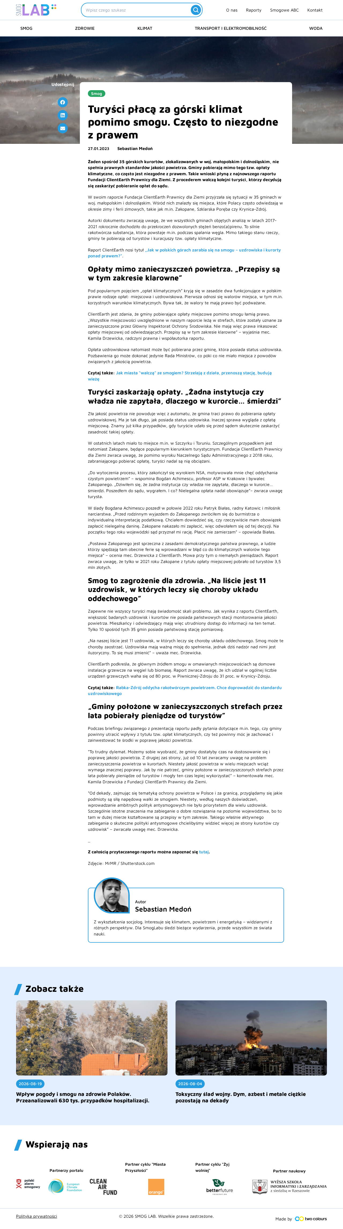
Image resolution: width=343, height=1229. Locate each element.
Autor (140, 901)
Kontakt (315, 10)
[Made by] (311, 1218)
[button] (63, 102)
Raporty (254, 10)
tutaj (204, 851)
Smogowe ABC (284, 10)
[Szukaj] (196, 10)
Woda (316, 28)
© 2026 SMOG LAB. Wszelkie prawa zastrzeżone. (166, 1216)
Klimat (144, 28)
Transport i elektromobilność (231, 28)
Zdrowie (85, 28)
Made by (283, 1218)
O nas (231, 10)
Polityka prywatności (36, 1216)
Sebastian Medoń (135, 148)
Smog (26, 28)
